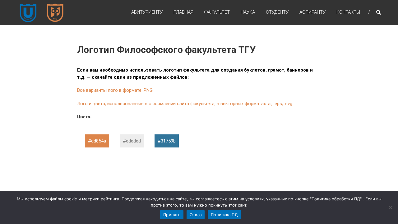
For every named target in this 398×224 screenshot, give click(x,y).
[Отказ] (390, 207)
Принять (171, 214)
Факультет (217, 12)
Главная (183, 12)
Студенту (277, 12)
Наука (248, 12)
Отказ (195, 214)
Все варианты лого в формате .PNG (115, 90)
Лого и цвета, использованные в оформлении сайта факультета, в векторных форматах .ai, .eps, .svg (184, 103)
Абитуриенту (147, 12)
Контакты (348, 12)
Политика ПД (224, 214)
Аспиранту (312, 12)
